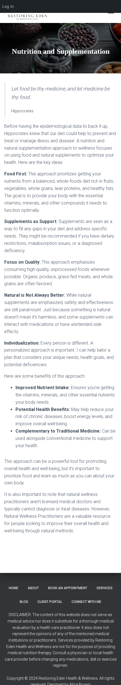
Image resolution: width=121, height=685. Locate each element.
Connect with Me (86, 602)
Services (105, 588)
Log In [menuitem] (8, 6)
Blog (24, 602)
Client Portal (49, 602)
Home (13, 588)
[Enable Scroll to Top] (110, 674)
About (33, 588)
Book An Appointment (67, 588)
